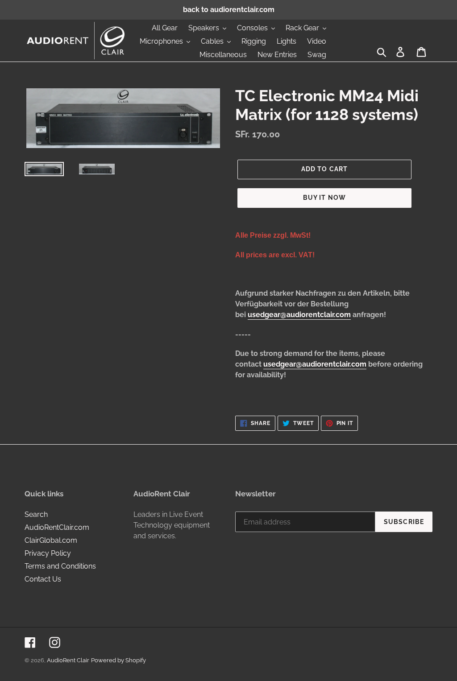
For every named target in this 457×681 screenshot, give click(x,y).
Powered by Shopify (118, 660)
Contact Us (43, 579)
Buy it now (324, 197)
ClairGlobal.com (51, 540)
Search (36, 514)
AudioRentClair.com (57, 527)
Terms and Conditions (60, 566)
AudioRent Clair (68, 660)
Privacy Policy (48, 553)
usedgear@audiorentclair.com (299, 314)
